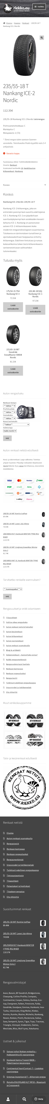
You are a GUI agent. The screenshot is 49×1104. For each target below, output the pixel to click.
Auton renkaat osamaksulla (18, 645)
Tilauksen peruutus (15, 891)
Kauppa (17, 23)
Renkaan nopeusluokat (16, 673)
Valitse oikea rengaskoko (16, 622)
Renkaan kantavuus (14, 669)
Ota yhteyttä (11, 692)
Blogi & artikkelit (13, 650)
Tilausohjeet (11, 617)
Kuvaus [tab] (6, 184)
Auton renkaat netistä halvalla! (19, 627)
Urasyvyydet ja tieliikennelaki (18, 687)
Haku (24, 1099)
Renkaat (25, 23)
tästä (5, 466)
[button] (42, 37)
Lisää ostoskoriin (13, 307)
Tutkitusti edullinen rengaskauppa (21, 683)
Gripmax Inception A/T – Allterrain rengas (26, 1076)
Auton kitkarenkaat (14, 636)
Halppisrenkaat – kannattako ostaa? (22, 655)
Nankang (19, 171)
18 (22, 168)
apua (21, 466)
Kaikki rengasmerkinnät (16, 659)
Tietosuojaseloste (15, 875)
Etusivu (9, 23)
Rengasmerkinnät (15, 859)
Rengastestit (11, 678)
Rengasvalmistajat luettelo (18, 664)
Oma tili (8, 1099)
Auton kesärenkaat (14, 631)
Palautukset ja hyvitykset (18, 886)
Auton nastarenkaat (14, 641)
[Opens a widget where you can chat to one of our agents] (38, 1099)
